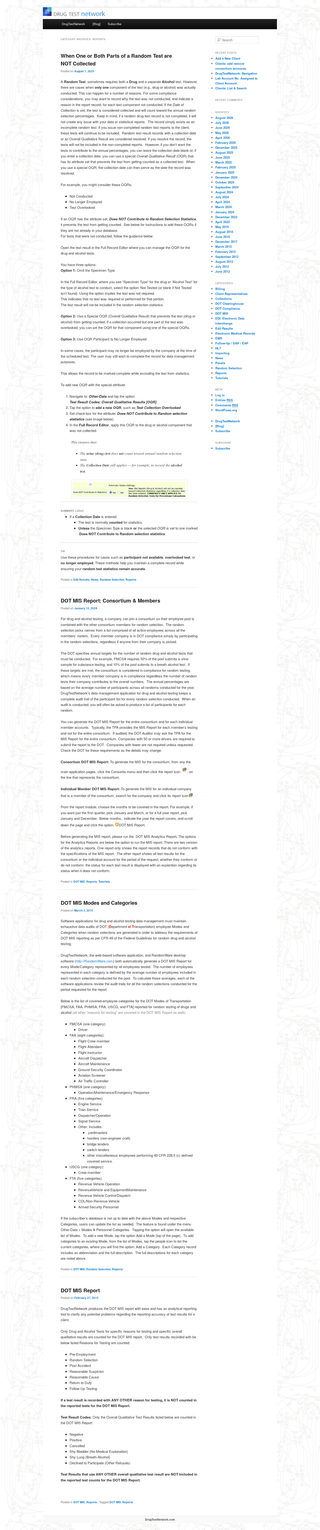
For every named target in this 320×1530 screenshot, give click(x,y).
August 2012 (224, 261)
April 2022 (222, 222)
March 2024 (223, 207)
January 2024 (224, 212)
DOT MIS (79, 881)
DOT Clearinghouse (229, 303)
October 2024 (224, 182)
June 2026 (222, 127)
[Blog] (96, 24)
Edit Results (81, 579)
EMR (218, 338)
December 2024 (226, 177)
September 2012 (226, 256)
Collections (223, 298)
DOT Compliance (227, 308)
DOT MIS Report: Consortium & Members (110, 600)
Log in (220, 395)
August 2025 (224, 152)
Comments (226, 405)
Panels (220, 363)
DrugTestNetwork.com (160, 1519)
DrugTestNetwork (73, 24)
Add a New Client (227, 58)
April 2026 (222, 137)
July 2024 (222, 197)
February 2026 (225, 142)
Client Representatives (231, 293)
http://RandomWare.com (94, 960)
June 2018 (222, 236)
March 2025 (223, 162)
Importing (222, 353)
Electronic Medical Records (235, 333)
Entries (224, 400)
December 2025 (226, 147)
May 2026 (222, 132)
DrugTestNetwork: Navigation (236, 73)
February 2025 (225, 167)
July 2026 (222, 122)
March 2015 (223, 246)
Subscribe (114, 24)
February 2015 (225, 251)
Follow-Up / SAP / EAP (231, 343)
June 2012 (222, 271)
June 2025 (222, 157)
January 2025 (224, 172)
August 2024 (224, 192)
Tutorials (104, 881)
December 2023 (226, 217)
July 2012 (222, 266)
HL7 (218, 348)
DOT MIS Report (80, 1290)
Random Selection (112, 579)
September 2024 (226, 187)
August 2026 (224, 117)
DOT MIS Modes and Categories (99, 902)
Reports (131, 579)
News (94, 579)
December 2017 (226, 241)
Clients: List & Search (231, 88)
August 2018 (224, 231)
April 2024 (222, 202)
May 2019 (222, 227)
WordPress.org (226, 410)
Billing (220, 288)
